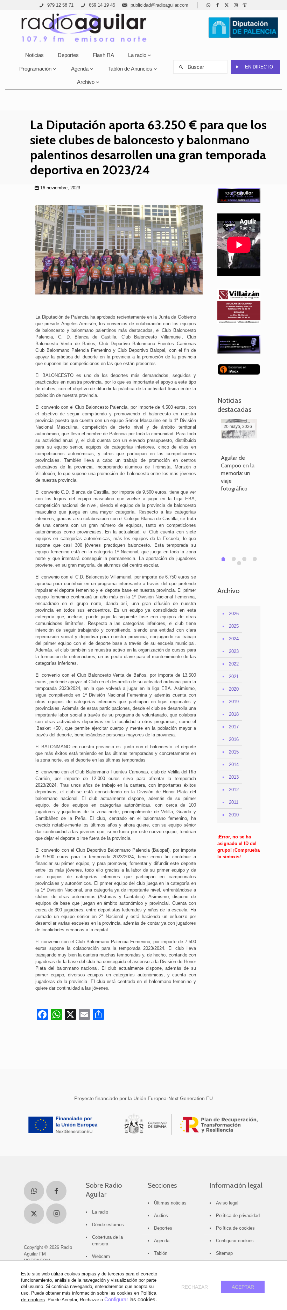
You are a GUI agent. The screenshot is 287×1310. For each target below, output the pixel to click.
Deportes (163, 1228)
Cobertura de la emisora (107, 1240)
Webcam (101, 1256)
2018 (234, 714)
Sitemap (224, 1253)
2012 (234, 789)
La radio (100, 1212)
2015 (234, 752)
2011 (233, 802)
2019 (234, 701)
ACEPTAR (243, 1287)
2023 (234, 651)
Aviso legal (227, 1203)
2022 (234, 664)
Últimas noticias (170, 1203)
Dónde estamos (108, 1224)
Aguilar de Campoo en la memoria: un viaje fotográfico (237, 473)
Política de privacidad (238, 1215)
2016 (234, 739)
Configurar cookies (235, 1240)
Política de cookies (235, 1228)
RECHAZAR (194, 1287)
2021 (234, 676)
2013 (234, 777)
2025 (234, 626)
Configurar (116, 1299)
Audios (161, 1215)
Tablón (160, 1253)
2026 (234, 613)
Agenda (161, 1240)
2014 (234, 764)
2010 (234, 814)
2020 (234, 689)
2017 (234, 726)
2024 (234, 638)
